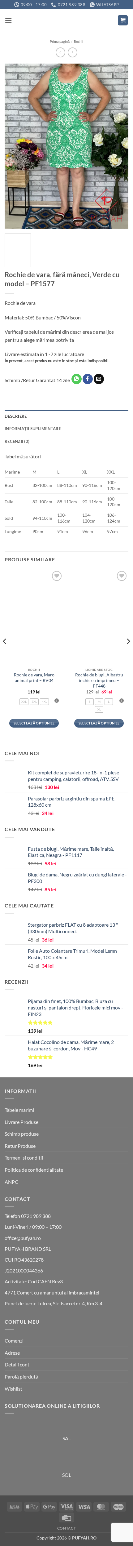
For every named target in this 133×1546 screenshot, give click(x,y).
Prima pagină (60, 41)
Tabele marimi (19, 1110)
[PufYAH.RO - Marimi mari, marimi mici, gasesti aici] (66, 20)
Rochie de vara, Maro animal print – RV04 (34, 677)
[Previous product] (72, 52)
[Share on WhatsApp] (76, 379)
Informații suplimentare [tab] (33, 428)
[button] (8, 20)
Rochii (78, 41)
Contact (66, 1528)
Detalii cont (17, 1364)
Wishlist (13, 1389)
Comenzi (14, 1340)
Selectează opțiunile (34, 723)
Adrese (12, 1353)
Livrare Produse (21, 1122)
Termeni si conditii (24, 1158)
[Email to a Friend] (99, 379)
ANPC (11, 1182)
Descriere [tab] (16, 416)
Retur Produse (20, 1146)
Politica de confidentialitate (34, 1170)
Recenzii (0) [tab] (17, 441)
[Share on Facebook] (88, 379)
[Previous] (14, 146)
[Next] (118, 146)
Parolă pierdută (21, 1376)
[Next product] (60, 52)
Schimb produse (22, 1134)
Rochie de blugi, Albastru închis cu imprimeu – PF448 (99, 680)
